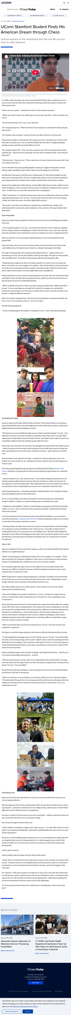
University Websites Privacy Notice (25, 1006)
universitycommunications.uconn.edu (35, 977)
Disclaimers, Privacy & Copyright (42, 991)
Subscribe (35, 983)
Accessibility (58, 991)
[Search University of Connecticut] (64, 2)
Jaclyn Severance (18, 21)
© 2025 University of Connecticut (19, 991)
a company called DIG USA (27, 519)
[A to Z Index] (67, 2)
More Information (11, 1011)
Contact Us (30, 979)
